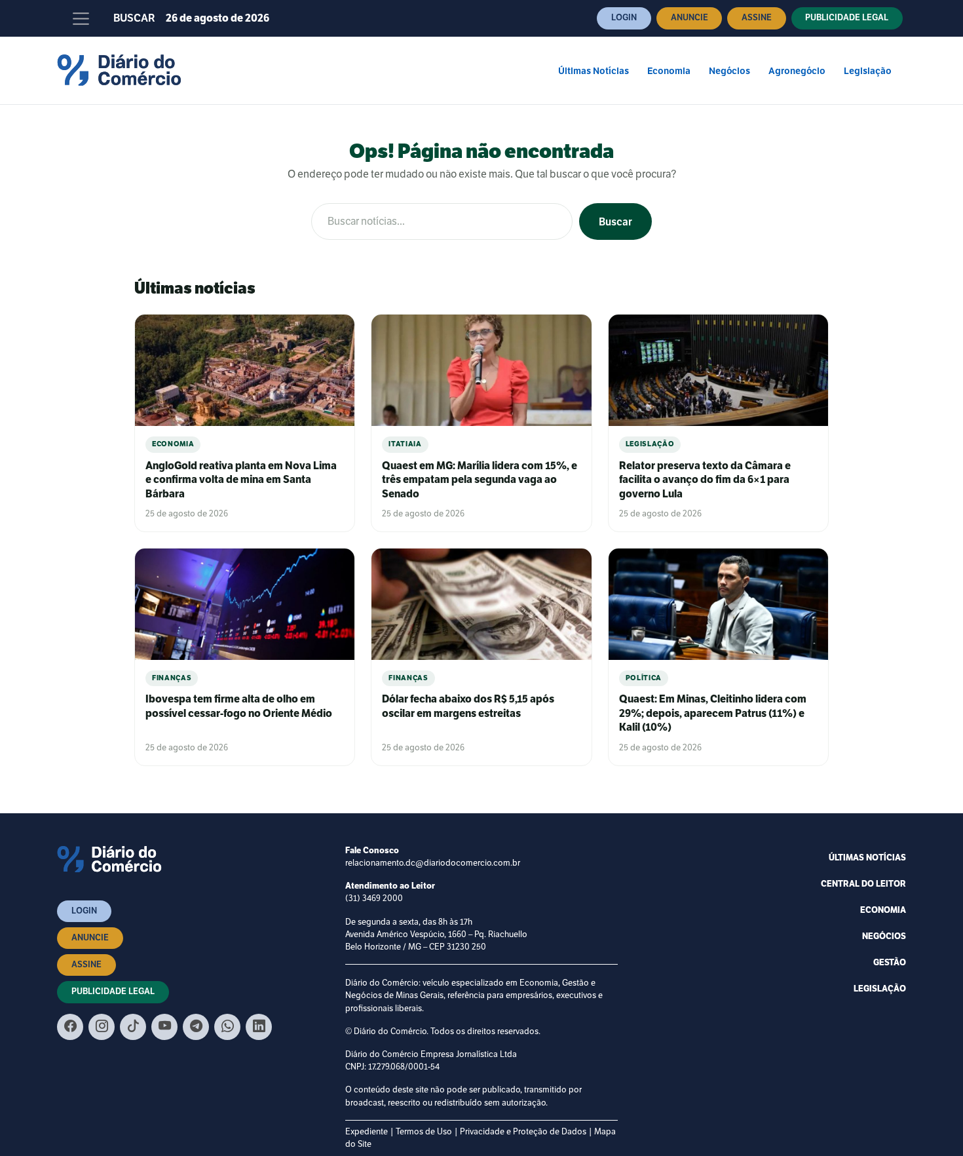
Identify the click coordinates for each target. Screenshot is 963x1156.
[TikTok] (133, 1027)
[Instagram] (101, 1027)
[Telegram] (196, 1027)
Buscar (134, 18)
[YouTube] (164, 1027)
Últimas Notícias (593, 71)
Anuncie (689, 17)
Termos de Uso (424, 1132)
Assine (757, 17)
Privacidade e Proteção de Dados (523, 1132)
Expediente (366, 1132)
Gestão (889, 962)
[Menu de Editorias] (81, 18)
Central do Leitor (863, 884)
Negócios (729, 71)
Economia (668, 71)
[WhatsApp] (227, 1027)
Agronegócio (796, 71)
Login (624, 17)
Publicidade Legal (846, 17)
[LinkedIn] (259, 1027)
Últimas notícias (867, 858)
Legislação (868, 71)
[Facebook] (70, 1027)
